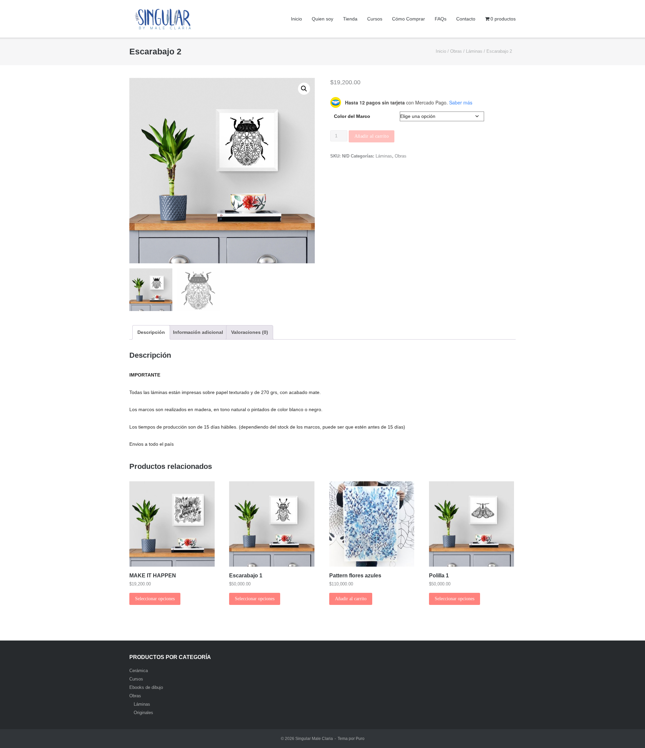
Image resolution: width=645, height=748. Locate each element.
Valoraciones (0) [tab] (249, 332)
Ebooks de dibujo (146, 687)
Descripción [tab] (151, 332)
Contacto (465, 18)
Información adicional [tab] (198, 332)
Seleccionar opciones (155, 598)
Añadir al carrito (371, 136)
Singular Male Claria (314, 738)
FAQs (440, 18)
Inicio (296, 18)
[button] (304, 89)
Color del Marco (352, 116)
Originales (143, 712)
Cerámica (138, 670)
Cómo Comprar (408, 18)
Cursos (374, 18)
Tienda (350, 18)
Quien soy (322, 18)
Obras (456, 51)
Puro (360, 738)
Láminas (474, 51)
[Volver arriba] (628, 732)
